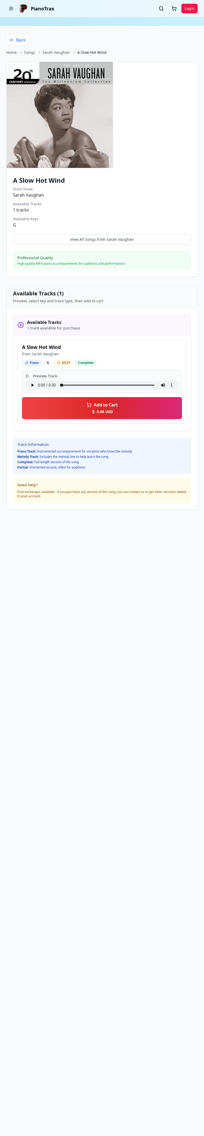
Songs (29, 52)
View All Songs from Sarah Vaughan (102, 239)
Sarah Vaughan (56, 52)
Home (11, 52)
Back (21, 40)
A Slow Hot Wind (41, 347)
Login (189, 8)
